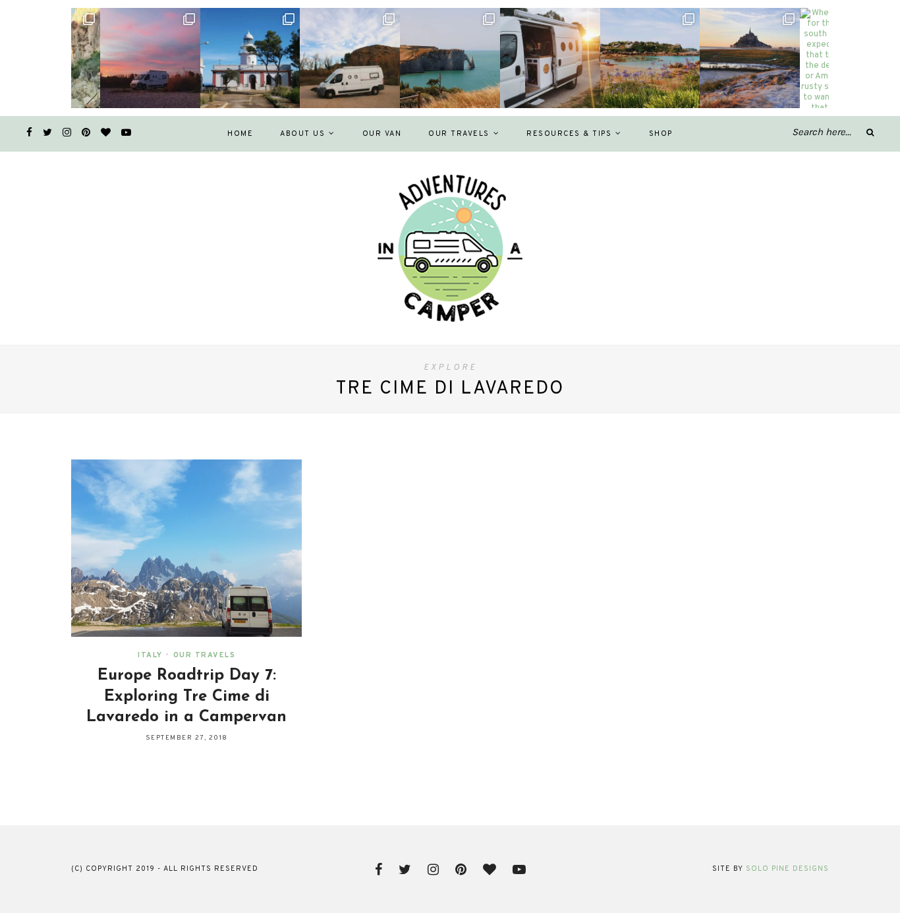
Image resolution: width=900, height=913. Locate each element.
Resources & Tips (568, 133)
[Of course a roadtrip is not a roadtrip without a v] (250, 58)
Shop (661, 133)
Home (240, 133)
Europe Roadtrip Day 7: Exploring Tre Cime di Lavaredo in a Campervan (186, 696)
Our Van (382, 133)
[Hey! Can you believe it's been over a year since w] (750, 58)
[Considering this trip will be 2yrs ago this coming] (350, 58)
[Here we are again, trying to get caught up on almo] (450, 58)
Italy (150, 655)
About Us (302, 133)
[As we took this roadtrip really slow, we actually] (150, 58)
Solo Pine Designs (787, 868)
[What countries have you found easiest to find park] (550, 58)
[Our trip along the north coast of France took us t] (650, 58)
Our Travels (459, 133)
